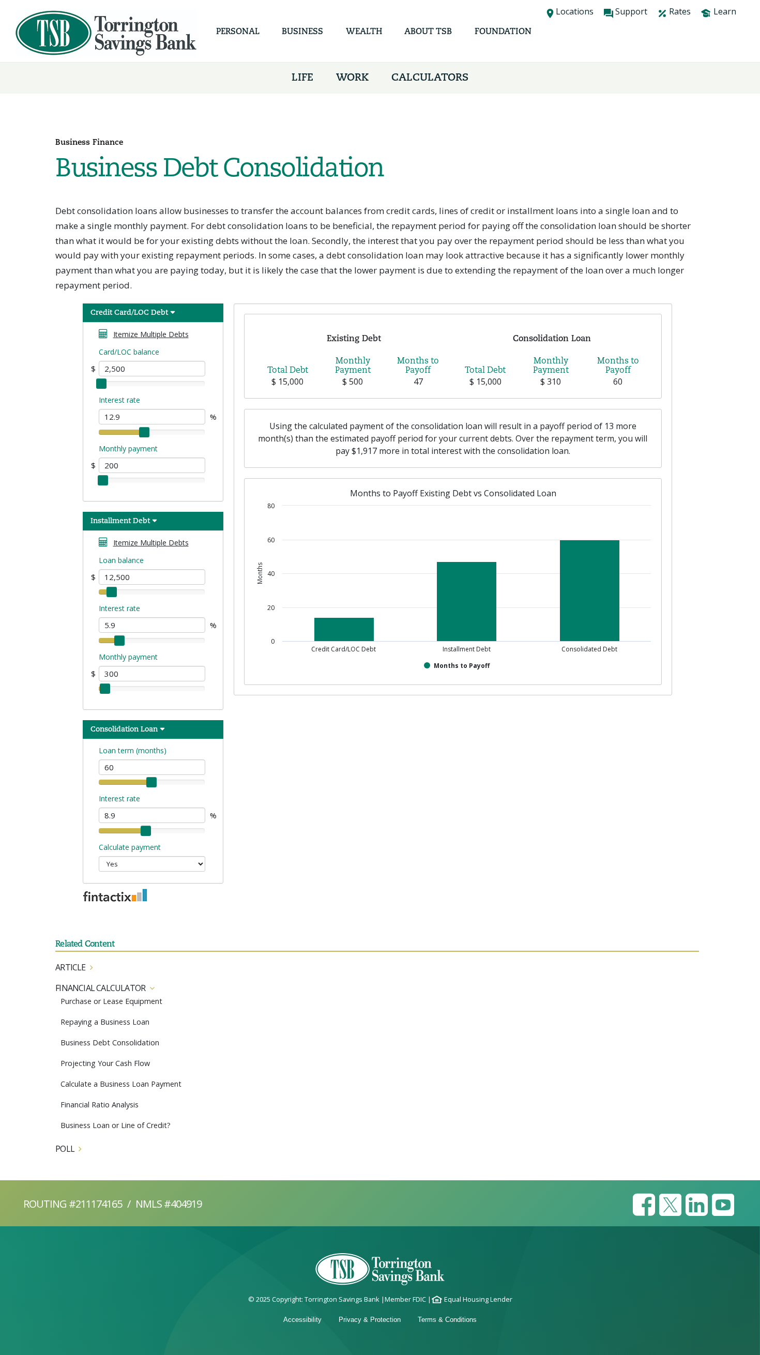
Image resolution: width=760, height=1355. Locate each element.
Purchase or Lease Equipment (111, 1001)
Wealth (364, 32)
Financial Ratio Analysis (99, 1104)
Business (302, 32)
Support (631, 11)
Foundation (503, 32)
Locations (575, 11)
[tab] (377, 967)
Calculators (429, 78)
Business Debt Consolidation (109, 1042)
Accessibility (302, 1319)
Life (302, 78)
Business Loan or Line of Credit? (115, 1125)
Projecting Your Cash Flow (105, 1063)
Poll (64, 1148)
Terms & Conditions (447, 1319)
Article (70, 967)
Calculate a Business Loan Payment (120, 1084)
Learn (724, 11)
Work (352, 78)
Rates (680, 11)
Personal (238, 32)
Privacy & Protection (370, 1319)
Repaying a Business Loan (104, 1022)
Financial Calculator (100, 988)
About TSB (428, 32)
